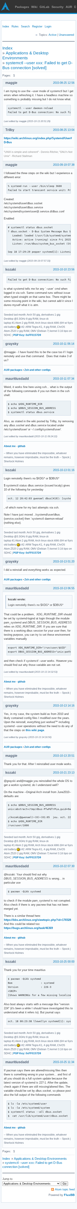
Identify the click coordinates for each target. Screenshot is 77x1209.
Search (25, 26)
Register (37, 26)
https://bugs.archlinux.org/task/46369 (28, 928)
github (21, 446)
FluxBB (69, 1195)
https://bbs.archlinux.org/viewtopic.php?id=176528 (37, 919)
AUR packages (13, 369)
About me (10, 446)
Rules (15, 26)
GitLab (44, 7)
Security (58, 7)
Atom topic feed (65, 1189)
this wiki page (35, 730)
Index (5, 26)
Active (52, 34)
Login (48, 26)
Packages (22, 7)
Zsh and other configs (37, 369)
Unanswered (66, 34)
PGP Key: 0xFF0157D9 (27, 335)
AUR (69, 7)
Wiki (34, 7)
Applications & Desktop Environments (40, 1158)
